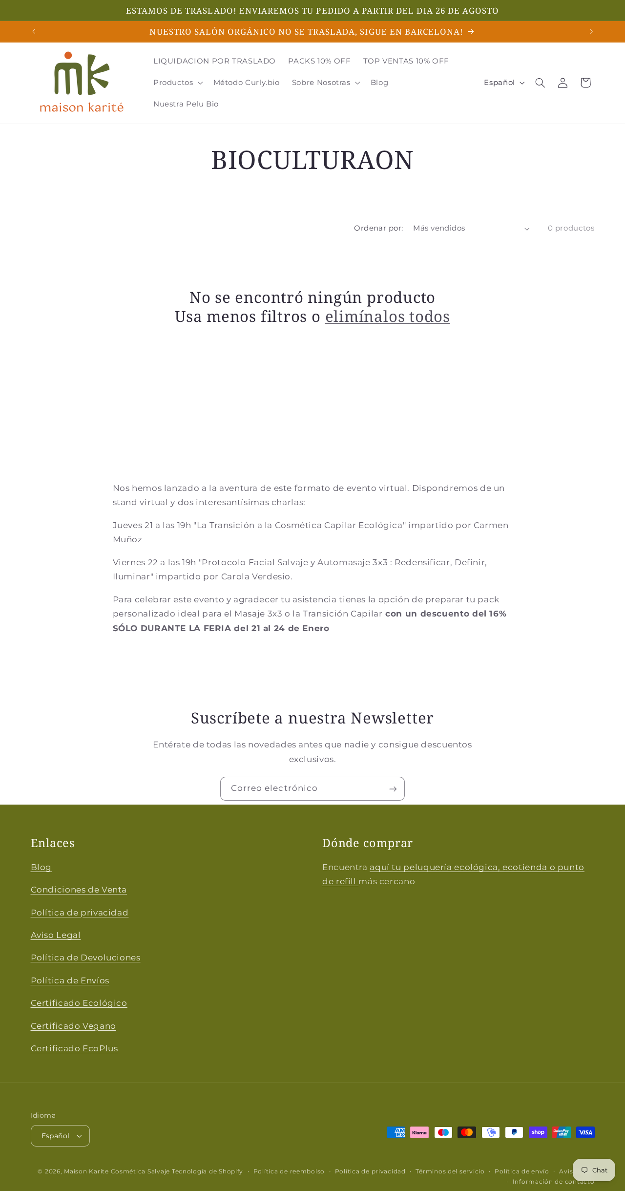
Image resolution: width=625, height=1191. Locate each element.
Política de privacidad (80, 912)
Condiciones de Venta (79, 890)
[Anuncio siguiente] (591, 31)
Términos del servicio (450, 1171)
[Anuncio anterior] (33, 31)
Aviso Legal (56, 935)
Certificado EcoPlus (74, 1049)
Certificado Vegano (73, 1026)
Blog (41, 867)
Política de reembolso (289, 1171)
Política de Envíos (70, 980)
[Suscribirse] (393, 789)
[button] (177, 82)
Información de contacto (554, 1181)
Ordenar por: (378, 228)
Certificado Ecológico (79, 1003)
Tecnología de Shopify (207, 1171)
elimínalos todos (387, 316)
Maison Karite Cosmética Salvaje (117, 1171)
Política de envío (522, 1171)
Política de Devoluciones (86, 958)
